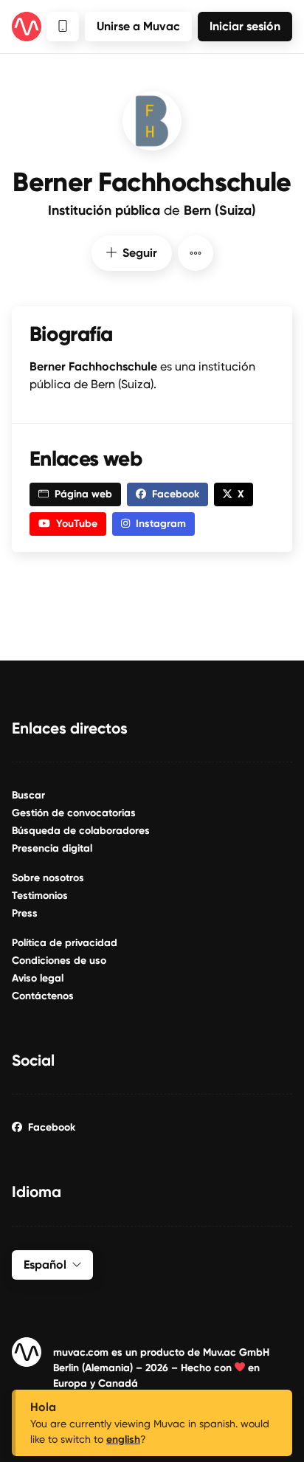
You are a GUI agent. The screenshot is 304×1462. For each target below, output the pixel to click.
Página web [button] (83, 494)
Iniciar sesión (245, 26)
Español (45, 1265)
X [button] (241, 494)
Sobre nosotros (48, 878)
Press (25, 913)
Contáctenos (43, 996)
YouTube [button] (76, 523)
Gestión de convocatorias (74, 813)
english (123, 1439)
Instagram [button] (161, 523)
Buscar (28, 795)
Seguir (139, 253)
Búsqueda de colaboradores (81, 830)
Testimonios (40, 895)
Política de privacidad (64, 943)
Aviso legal (37, 978)
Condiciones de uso (59, 960)
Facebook (51, 1127)
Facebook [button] (175, 494)
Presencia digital (52, 848)
